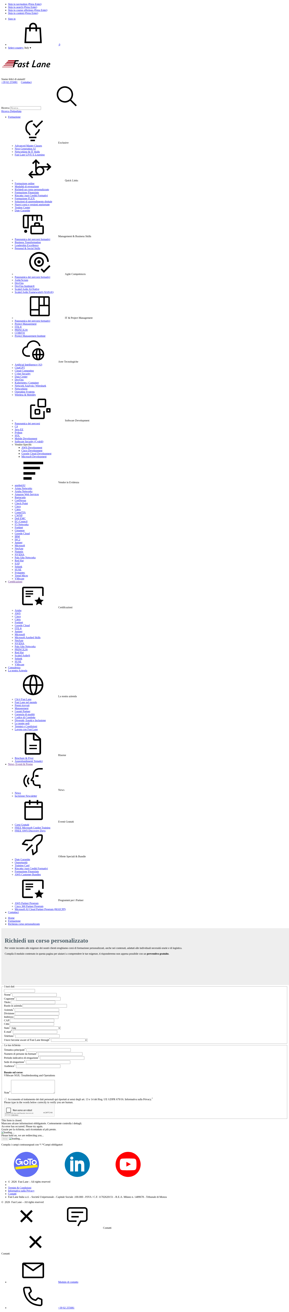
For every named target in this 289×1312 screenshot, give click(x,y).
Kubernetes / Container (27, 382)
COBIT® (20, 332)
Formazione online (24, 183)
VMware (19, 578)
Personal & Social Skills (27, 248)
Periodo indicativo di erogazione (21, 1057)
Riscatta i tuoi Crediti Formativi (31, 195)
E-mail (8, 1031)
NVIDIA (19, 554)
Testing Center (22, 207)
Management (21, 708)
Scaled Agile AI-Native (27, 289)
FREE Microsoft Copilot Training (32, 827)
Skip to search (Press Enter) (22, 7)
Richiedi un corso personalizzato (32, 189)
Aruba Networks (23, 491)
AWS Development (31, 447)
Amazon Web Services (27, 494)
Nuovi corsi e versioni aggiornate (32, 204)
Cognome (10, 998)
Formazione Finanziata (27, 192)
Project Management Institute (30, 335)
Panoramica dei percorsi (27, 423)
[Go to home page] (26, 76)
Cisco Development (31, 450)
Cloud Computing (24, 370)
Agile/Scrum (21, 280)
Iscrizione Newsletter (26, 795)
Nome (8, 994)
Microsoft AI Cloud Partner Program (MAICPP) (40, 909)
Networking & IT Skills (27, 151)
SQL (17, 435)
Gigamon (20, 530)
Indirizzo (8, 1016)
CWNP (19, 515)
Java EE (19, 429)
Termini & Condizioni (19, 1187)
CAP (6, 1020)
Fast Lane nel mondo (26, 702)
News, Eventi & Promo (20, 764)
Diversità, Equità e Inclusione (30, 720)
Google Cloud (22, 533)
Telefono (9, 1036)
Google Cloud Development (36, 453)
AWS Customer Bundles (28, 874)
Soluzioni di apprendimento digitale (33, 201)
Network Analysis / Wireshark (30, 385)
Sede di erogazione (14, 1062)
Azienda (9, 1009)
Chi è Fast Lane (23, 699)
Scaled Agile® (22, 655)
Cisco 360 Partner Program (29, 906)
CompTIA (20, 512)
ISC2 (17, 539)
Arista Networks (23, 488)
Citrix (18, 509)
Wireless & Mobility (25, 394)
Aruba (18, 610)
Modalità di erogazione (27, 186)
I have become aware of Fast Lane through (27, 1040)
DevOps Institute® (25, 286)
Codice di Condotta (25, 717)
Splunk (18, 566)
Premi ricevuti (22, 705)
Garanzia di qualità (25, 714)
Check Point (21, 503)
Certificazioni (15, 581)
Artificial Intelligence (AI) (28, 364)
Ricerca (5, 107)
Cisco (18, 506)
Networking (21, 388)
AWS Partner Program (26, 903)
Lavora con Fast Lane (26, 729)
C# (16, 426)
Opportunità (21, 862)
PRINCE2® (21, 329)
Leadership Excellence (27, 245)
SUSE (18, 569)
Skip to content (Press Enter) (23, 13)
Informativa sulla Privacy (21, 1190)
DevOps (19, 283)
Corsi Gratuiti (22, 824)
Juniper (18, 542)
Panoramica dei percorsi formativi (32, 239)
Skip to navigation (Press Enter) (24, 4)
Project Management (25, 323)
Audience (9, 1066)
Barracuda (20, 497)
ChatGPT (20, 367)
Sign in (12, 18)
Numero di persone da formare (20, 1053)
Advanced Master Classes (28, 145)
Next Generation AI (25, 148)
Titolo (7, 1002)
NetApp (19, 548)
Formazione (14, 117)
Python (18, 432)
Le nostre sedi (22, 723)
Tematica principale (15, 1049)
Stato (7, 1027)
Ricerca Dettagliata (11, 111)
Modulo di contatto (68, 1282)
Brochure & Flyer (24, 758)
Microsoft (20, 545)
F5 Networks (22, 524)
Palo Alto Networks (25, 557)
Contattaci (26, 82)
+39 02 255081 (9, 82)
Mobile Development (26, 438)
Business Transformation (28, 242)
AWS (18, 613)
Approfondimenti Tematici (29, 761)
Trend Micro (21, 575)
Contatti (12, 1193)
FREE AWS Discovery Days (30, 830)
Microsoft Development (33, 456)
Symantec (20, 572)
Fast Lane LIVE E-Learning (30, 154)
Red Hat (19, 560)
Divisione (9, 1013)
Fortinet (19, 527)
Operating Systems (25, 391)
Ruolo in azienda (13, 1005)
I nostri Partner (22, 711)
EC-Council (21, 521)
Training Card (22, 865)
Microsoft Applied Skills (27, 637)
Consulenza (14, 667)
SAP (17, 563)
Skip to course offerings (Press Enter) (27, 10)
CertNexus (20, 500)
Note (7, 1092)
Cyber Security (23, 373)
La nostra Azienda (17, 670)
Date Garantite (22, 210)
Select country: (16, 47)
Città (6, 1023)
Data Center (21, 376)
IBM (17, 536)
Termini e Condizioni (26, 726)
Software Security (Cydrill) (29, 441)
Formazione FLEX (25, 198)
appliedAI (20, 485)
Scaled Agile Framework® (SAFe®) (34, 292)
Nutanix (19, 551)
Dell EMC (20, 518)
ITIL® (18, 326)
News (18, 792)
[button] (27, 47)
